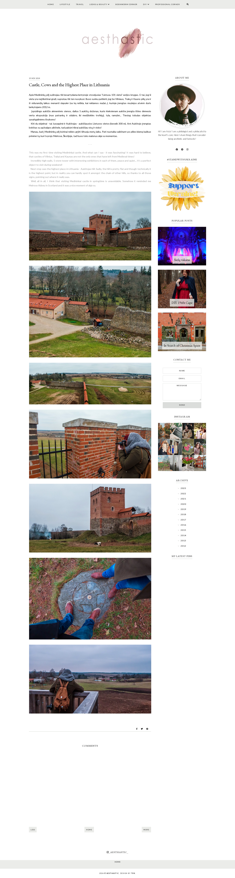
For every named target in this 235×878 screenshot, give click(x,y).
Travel (80, 4)
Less (33, 830)
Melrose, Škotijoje (62, 136)
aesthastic (112, 873)
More (146, 830)
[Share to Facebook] (136, 728)
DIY (145, 4)
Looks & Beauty (98, 4)
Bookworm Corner (126, 4)
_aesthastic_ (118, 852)
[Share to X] (142, 728)
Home (50, 4)
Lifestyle (65, 4)
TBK (133, 873)
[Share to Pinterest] (147, 728)
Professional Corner (167, 4)
